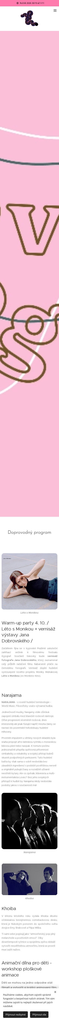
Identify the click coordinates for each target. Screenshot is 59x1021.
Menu (55, 10)
